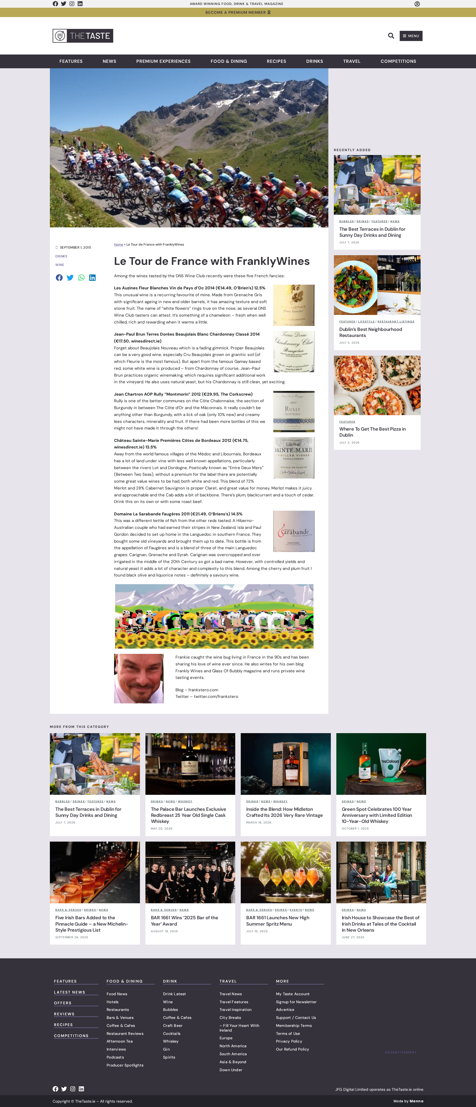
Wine (168, 1001)
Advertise (285, 1009)
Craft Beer (172, 1025)
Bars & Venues (120, 1017)
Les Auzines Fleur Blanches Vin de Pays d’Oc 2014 (164, 288)
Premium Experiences (163, 61)
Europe (226, 1037)
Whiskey (170, 1041)
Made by (408, 1101)
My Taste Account (293, 993)
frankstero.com (203, 690)
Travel (352, 61)
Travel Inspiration (236, 1009)
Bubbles (170, 1009)
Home (118, 244)
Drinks (314, 61)
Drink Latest (174, 993)
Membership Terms (294, 1025)
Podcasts (115, 1057)
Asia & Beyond (233, 1061)
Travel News (231, 993)
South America (233, 1053)
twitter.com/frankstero (216, 696)
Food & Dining (229, 61)
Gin (166, 1049)
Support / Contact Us (296, 1017)
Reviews (64, 1013)
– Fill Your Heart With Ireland (239, 1028)
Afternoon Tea (120, 1041)
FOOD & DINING (125, 981)
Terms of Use (288, 1033)
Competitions (398, 61)
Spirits (169, 1057)
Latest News (69, 992)
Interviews (116, 1049)
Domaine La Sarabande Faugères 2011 (152, 514)
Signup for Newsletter (296, 1001)
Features (71, 61)
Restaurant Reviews (125, 1033)
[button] (391, 35)
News (110, 61)
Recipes (276, 61)
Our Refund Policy (292, 1049)
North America (233, 1045)
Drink (170, 981)
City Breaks (230, 1017)
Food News (117, 993)
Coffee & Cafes (121, 1025)
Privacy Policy (289, 1041)
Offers (63, 1002)
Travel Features (234, 1001)
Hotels (112, 1001)
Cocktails (171, 1033)
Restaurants (118, 1009)
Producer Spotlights (125, 1065)
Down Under (231, 1069)
